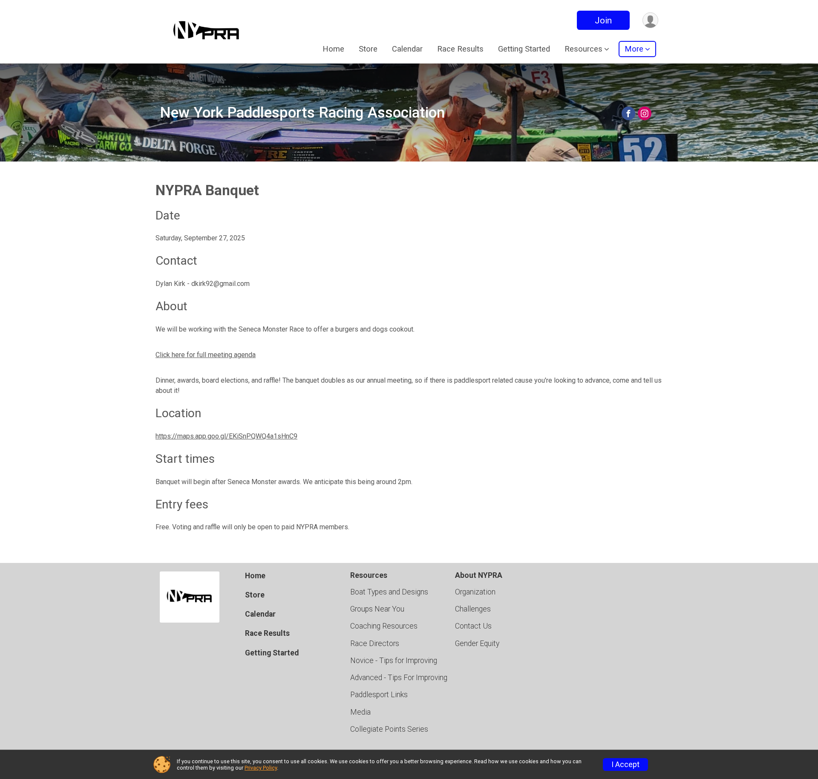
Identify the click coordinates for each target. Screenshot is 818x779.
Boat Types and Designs (389, 592)
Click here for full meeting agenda (206, 355)
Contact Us (473, 626)
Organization (475, 592)
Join (603, 20)
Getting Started (524, 48)
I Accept (625, 764)
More (634, 48)
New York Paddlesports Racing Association (302, 112)
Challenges (473, 609)
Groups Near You (377, 609)
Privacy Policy (261, 768)
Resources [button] (583, 48)
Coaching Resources (384, 626)
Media (360, 712)
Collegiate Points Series (389, 729)
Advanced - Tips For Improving (398, 677)
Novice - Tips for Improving (393, 660)
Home (333, 48)
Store (368, 48)
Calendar (407, 48)
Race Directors (374, 643)
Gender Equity (477, 643)
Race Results (460, 48)
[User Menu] (650, 20)
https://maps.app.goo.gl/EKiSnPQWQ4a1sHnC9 (226, 436)
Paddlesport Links (379, 694)
